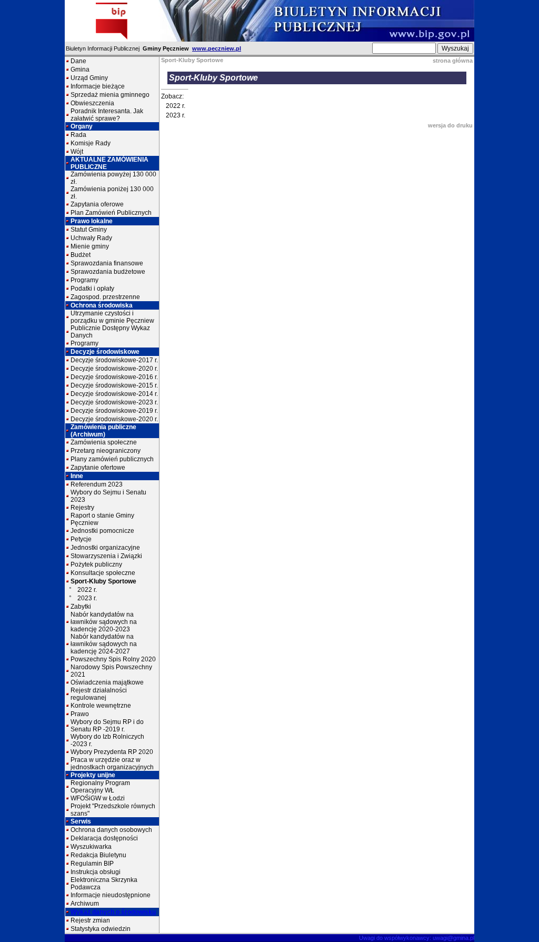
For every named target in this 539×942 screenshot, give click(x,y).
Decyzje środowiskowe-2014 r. (114, 394)
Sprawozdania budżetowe (108, 271)
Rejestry (82, 507)
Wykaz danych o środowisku (113, 912)
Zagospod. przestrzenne (105, 297)
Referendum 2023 (97, 484)
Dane (78, 61)
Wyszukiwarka (91, 846)
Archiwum (85, 903)
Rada (78, 134)
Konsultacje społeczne (103, 573)
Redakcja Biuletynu (98, 855)
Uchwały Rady (91, 238)
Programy (84, 280)
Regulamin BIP (92, 863)
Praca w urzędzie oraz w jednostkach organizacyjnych (112, 763)
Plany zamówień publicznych (112, 459)
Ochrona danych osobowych (111, 830)
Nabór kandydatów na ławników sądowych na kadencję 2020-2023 (104, 622)
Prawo (80, 714)
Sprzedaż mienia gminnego (110, 94)
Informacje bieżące (98, 86)
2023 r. (87, 598)
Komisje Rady (91, 143)
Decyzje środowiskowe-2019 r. (114, 410)
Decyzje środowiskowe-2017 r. (114, 360)
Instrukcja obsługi (96, 872)
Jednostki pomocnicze (102, 530)
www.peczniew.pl (216, 48)
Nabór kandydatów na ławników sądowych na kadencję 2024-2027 (104, 644)
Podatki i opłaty (92, 288)
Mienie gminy (90, 246)
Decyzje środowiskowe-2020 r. (114, 368)
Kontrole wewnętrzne (101, 705)
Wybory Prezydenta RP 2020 (112, 752)
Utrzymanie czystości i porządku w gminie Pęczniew (112, 317)
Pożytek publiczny (96, 564)
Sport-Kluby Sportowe (103, 581)
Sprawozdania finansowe (107, 263)
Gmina (80, 69)
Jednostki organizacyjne (105, 547)
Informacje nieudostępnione (111, 895)
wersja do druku (450, 125)
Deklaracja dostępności (104, 838)
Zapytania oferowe (97, 204)
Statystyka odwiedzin (101, 929)
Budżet (81, 255)
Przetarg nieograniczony (106, 450)
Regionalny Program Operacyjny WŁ (100, 786)
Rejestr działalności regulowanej (99, 694)
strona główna (453, 60)
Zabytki (81, 606)
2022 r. (87, 589)
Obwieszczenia (92, 103)
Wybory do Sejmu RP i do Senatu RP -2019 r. (107, 725)
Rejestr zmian (90, 920)
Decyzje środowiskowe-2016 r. (114, 377)
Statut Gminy (89, 229)
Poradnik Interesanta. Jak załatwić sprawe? (107, 114)
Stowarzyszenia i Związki (106, 556)
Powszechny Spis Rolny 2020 (113, 659)
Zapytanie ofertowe (98, 467)
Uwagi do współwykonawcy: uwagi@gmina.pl (416, 938)
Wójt (77, 151)
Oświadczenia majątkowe (107, 682)
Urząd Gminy (89, 78)
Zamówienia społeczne (104, 442)
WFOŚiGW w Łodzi (98, 798)
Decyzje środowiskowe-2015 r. (114, 385)
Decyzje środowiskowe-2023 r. (114, 402)
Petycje (81, 539)
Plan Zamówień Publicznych (111, 212)
